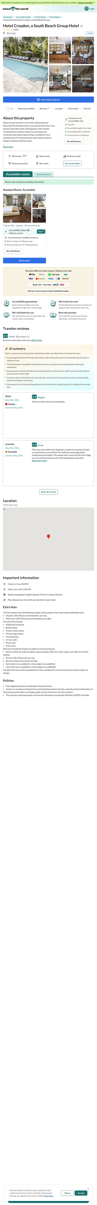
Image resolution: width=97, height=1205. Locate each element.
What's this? (36, 340)
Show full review (39, 460)
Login (92, 8)
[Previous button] (8, 108)
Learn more (48, 1196)
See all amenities (72, 163)
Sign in (41, 231)
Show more (8, 147)
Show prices (24, 260)
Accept (81, 1193)
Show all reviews (48, 492)
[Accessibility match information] (28, 230)
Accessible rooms (18, 174)
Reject (67, 1193)
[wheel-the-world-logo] (15, 9)
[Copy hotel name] (81, 26)
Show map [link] (11, 33)
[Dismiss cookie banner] (88, 1189)
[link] (26, 109)
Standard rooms (44, 174)
